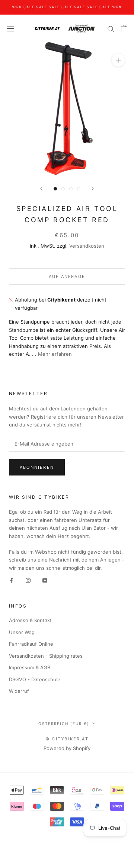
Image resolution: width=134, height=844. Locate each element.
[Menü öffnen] (10, 28)
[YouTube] (44, 580)
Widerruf (19, 691)
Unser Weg (22, 632)
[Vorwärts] (93, 188)
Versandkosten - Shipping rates (46, 656)
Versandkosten (86, 246)
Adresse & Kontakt (30, 620)
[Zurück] (41, 188)
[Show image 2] (63, 188)
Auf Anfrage (67, 276)
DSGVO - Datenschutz (35, 679)
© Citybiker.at (67, 738)
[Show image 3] (71, 188)
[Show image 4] (78, 188)
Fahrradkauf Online (31, 644)
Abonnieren (37, 467)
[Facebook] (11, 580)
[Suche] (111, 28)
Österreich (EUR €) (63, 723)
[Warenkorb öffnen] (124, 28)
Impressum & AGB (29, 667)
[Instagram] (28, 580)
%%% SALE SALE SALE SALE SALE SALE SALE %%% (67, 7)
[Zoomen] (118, 60)
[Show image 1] (55, 188)
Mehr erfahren (55, 354)
